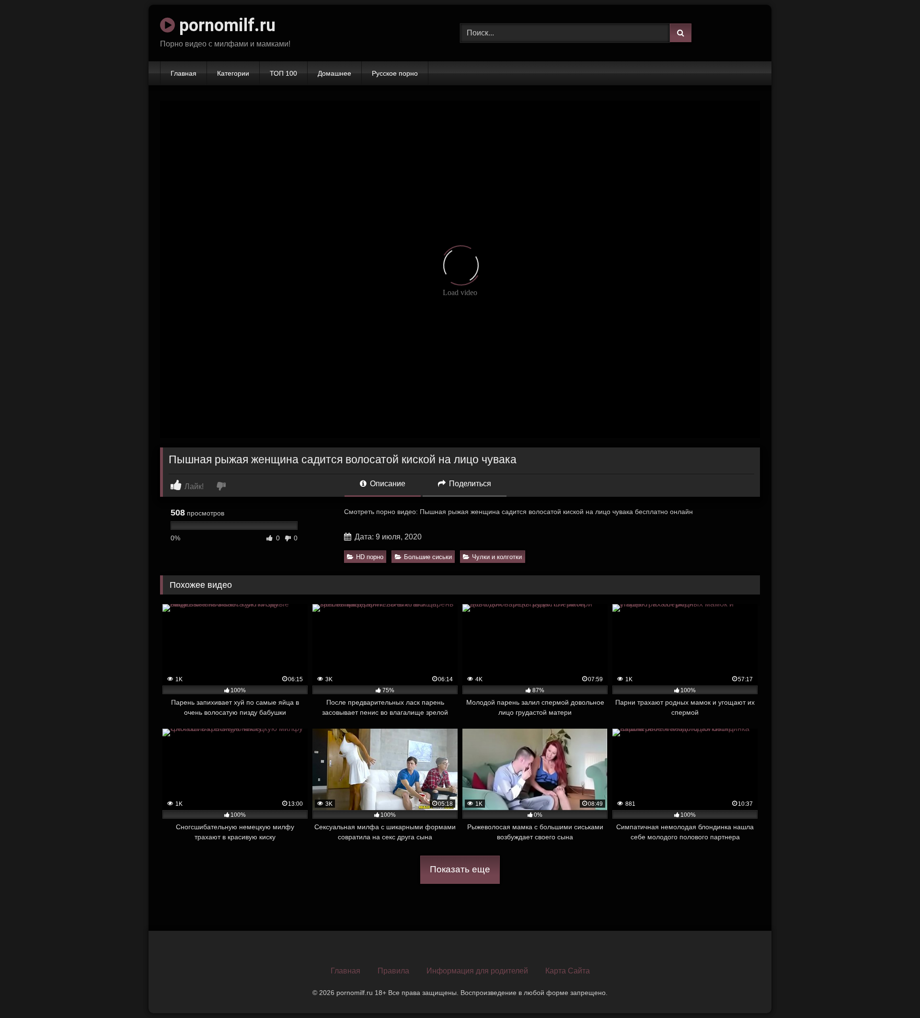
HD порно (369, 556)
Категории (233, 73)
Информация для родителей (477, 971)
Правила (393, 971)
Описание (386, 484)
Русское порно (395, 73)
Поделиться (469, 484)
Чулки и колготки (497, 556)
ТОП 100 (283, 73)
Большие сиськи (428, 556)
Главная (183, 73)
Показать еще (460, 869)
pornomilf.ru (225, 25)
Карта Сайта (567, 971)
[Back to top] (890, 989)
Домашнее (334, 73)
